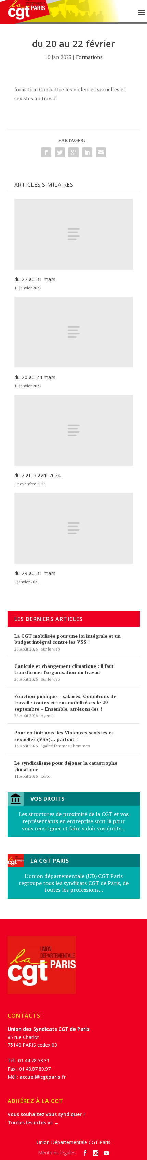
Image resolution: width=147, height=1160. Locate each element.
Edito (45, 776)
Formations (89, 57)
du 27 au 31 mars (35, 279)
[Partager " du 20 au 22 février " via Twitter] (60, 152)
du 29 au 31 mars (35, 573)
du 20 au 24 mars (35, 377)
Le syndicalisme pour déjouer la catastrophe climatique (65, 766)
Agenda (48, 715)
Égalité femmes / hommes (65, 745)
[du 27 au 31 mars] (73, 234)
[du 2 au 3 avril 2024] (73, 430)
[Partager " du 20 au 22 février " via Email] (101, 152)
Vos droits (47, 798)
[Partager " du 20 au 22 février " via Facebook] (46, 152)
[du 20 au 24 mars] (73, 332)
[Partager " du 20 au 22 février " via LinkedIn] (87, 152)
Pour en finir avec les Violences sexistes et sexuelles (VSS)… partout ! (63, 735)
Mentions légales (57, 1152)
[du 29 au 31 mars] (73, 528)
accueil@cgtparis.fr (42, 1077)
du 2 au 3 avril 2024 (37, 475)
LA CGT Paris (49, 860)
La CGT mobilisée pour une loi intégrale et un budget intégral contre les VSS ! (67, 639)
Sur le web (50, 649)
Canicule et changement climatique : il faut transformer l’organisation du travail (64, 669)
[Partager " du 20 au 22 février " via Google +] (73, 152)
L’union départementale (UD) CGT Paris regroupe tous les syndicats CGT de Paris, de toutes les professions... (74, 883)
